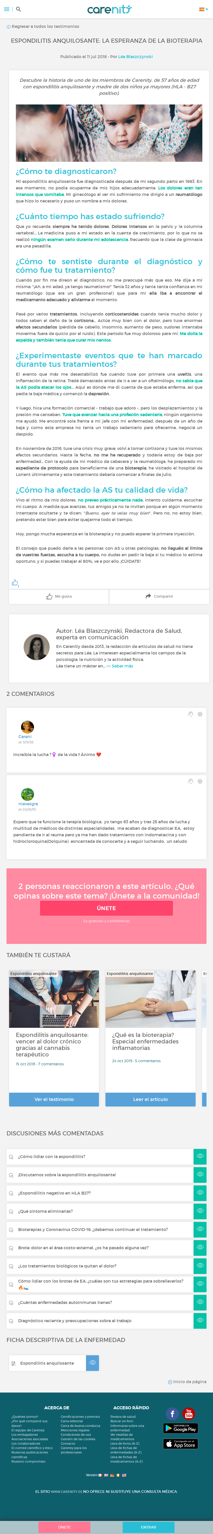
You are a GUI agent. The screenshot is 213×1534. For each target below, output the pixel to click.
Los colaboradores (25, 1443)
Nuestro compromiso (28, 1461)
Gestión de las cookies (78, 1439)
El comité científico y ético (32, 1448)
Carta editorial (72, 1421)
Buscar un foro (121, 1421)
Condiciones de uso (76, 1435)
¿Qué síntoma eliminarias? (45, 1211)
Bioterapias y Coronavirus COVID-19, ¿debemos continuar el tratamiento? (93, 1229)
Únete (106, 908)
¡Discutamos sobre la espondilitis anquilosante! (67, 1174)
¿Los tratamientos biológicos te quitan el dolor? (67, 1266)
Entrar (148, 1527)
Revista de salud (123, 1417)
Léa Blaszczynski (135, 56)
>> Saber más (119, 666)
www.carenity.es (66, 1492)
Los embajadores (24, 1435)
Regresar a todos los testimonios (45, 26)
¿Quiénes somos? (24, 1417)
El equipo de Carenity (27, 1430)
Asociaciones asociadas (29, 1439)
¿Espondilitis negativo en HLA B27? (54, 1193)
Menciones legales (75, 1430)
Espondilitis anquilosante (47, 1363)
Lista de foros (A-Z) (124, 1443)
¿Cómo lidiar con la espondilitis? (51, 1156)
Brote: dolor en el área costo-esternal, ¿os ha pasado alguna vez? (83, 1247)
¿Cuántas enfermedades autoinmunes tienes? (65, 1302)
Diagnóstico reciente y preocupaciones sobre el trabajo (74, 1320)
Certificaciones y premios (80, 1417)
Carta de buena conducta (80, 1426)
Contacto (68, 1443)
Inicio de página (189, 1381)
